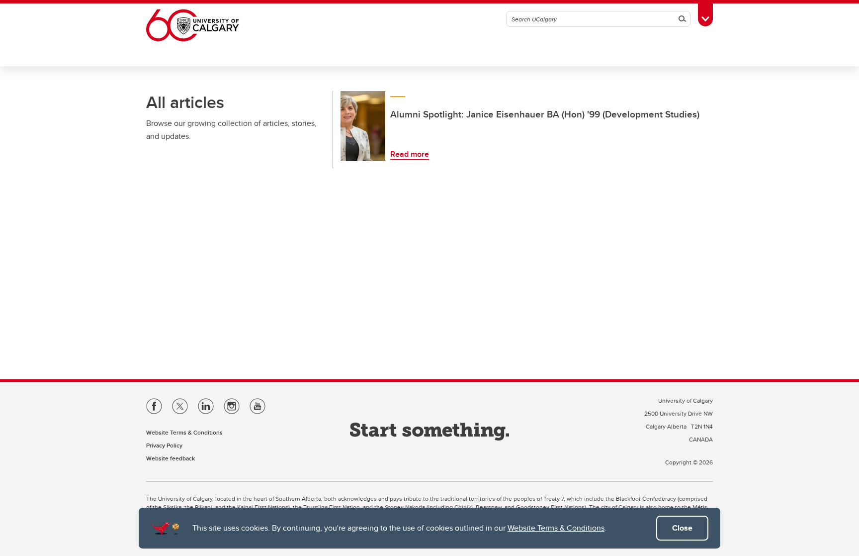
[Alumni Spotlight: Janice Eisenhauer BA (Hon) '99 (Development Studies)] (363, 126)
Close (682, 528)
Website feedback (170, 458)
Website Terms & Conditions (556, 528)
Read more (409, 154)
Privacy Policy (164, 445)
